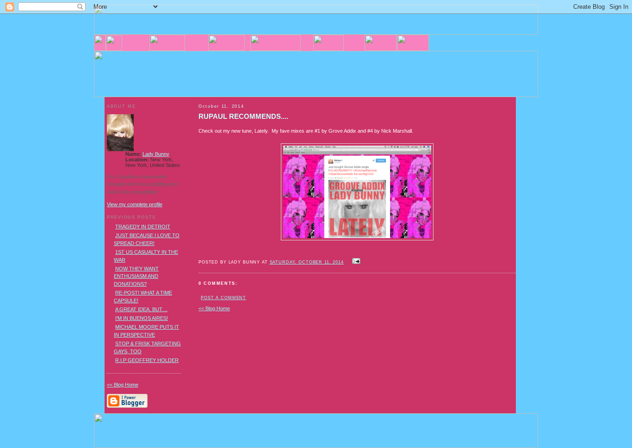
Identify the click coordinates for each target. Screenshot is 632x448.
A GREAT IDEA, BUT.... (141, 309)
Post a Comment (223, 297)
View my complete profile (134, 204)
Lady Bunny (156, 154)
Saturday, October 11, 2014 (307, 262)
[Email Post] (354, 261)
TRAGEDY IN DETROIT (142, 226)
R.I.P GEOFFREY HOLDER (147, 360)
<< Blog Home (214, 308)
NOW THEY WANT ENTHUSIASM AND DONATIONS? (136, 276)
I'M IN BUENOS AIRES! (141, 318)
